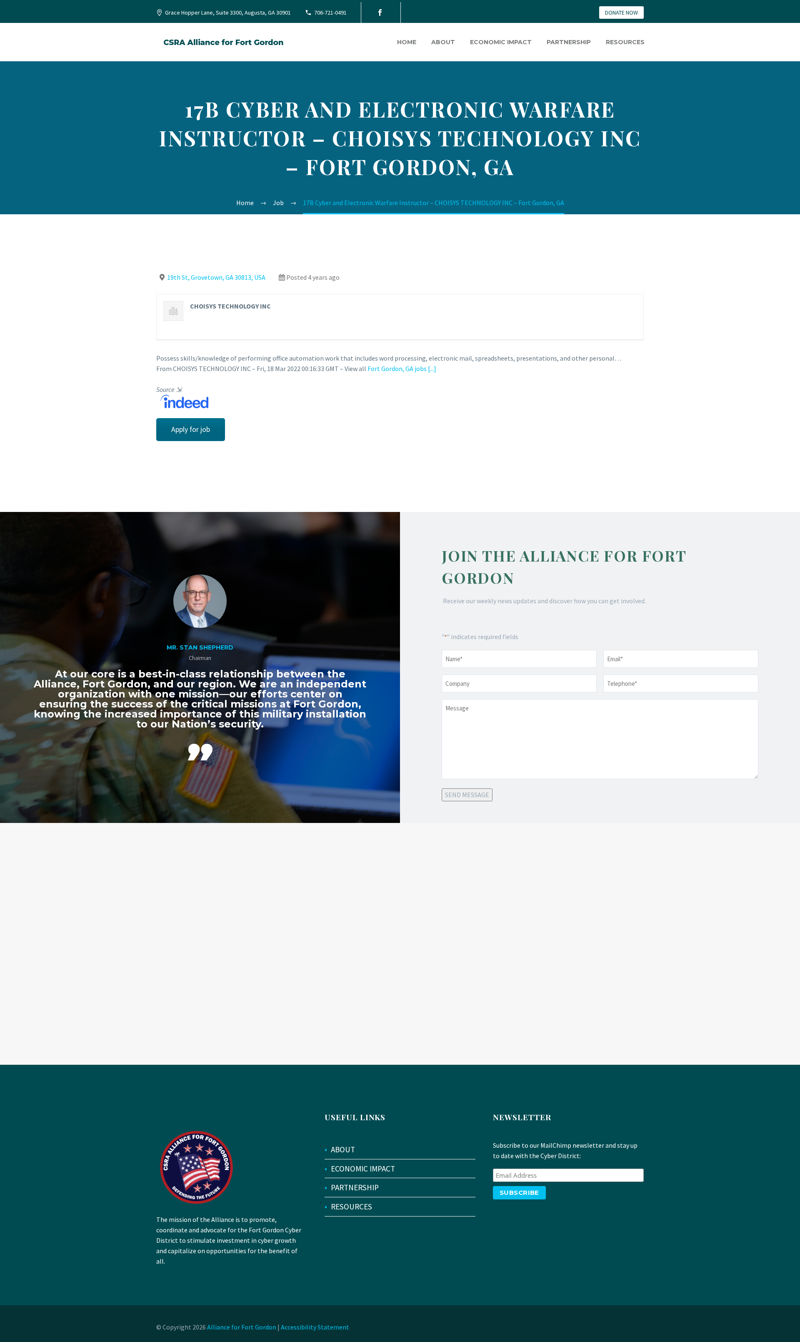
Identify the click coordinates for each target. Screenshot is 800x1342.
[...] (432, 368)
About (443, 42)
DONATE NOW (621, 12)
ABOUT (343, 1149)
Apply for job (190, 429)
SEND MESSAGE (467, 794)
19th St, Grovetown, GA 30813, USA (216, 277)
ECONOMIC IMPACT (363, 1169)
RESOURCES (351, 1207)
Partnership (569, 42)
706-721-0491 (330, 12)
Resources (625, 42)
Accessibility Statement (315, 1327)
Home (406, 42)
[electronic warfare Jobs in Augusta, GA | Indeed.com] (182, 400)
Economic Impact (501, 42)
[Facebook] (380, 12)
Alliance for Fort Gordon (241, 1327)
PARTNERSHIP (355, 1187)
